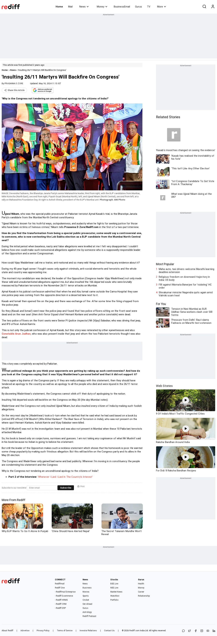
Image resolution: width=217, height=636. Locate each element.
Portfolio (114, 600)
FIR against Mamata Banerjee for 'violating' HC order (185, 286)
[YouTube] (207, 631)
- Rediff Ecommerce (64, 596)
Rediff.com (134, 630)
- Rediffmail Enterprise (65, 592)
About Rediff (7, 630)
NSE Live (114, 588)
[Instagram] (201, 631)
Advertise (25, 630)
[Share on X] (189, 631)
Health (141, 583)
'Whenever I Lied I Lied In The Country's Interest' (65, 476)
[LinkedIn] (214, 631)
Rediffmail (60, 583)
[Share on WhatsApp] (183, 631)
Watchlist (114, 596)
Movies (86, 592)
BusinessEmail (122, 6)
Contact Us (109, 630)
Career (141, 592)
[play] (185, 400)
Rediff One (60, 588)
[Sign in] (212, 6)
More (160, 6)
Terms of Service (65, 630)
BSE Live (114, 583)
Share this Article (16, 90)
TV (148, 6)
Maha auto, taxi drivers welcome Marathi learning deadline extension (186, 271)
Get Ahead (87, 604)
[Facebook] (195, 631)
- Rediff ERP (60, 608)
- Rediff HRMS (61, 600)
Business (87, 588)
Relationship (144, 596)
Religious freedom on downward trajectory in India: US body (184, 278)
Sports (86, 596)
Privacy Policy (43, 630)
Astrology (87, 612)
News (82, 6)
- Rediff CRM (60, 604)
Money (100, 6)
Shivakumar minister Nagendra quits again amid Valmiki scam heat (186, 294)
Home (59, 6)
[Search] (204, 6)
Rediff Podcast (89, 616)
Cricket (86, 600)
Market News (116, 592)
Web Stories (164, 386)
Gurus (138, 6)
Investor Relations (88, 630)
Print (82, 486)
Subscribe (65, 487)
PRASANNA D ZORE (14, 83)
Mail (70, 6)
